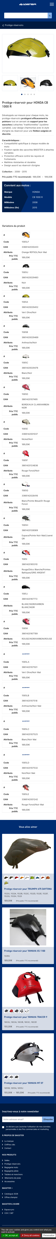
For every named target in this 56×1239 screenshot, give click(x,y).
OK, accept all (11, 1235)
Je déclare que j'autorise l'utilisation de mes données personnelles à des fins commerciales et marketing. (28, 1127)
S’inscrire (48, 1119)
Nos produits (9, 1155)
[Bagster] (28, 4)
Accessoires (9, 1181)
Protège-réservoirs (14, 25)
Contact (7, 1148)
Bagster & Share (10, 1204)
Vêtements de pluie (12, 1178)
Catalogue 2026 (11, 1194)
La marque (9, 1141)
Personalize (48, 1235)
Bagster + (7, 1188)
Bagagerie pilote (11, 1171)
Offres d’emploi (10, 1197)
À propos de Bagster (13, 1135)
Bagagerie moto (11, 1167)
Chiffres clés (9, 1144)
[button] (21, 94)
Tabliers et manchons (13, 1174)
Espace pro (9, 1209)
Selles (6, 1160)
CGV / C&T (8, 1213)
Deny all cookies (31, 1235)
